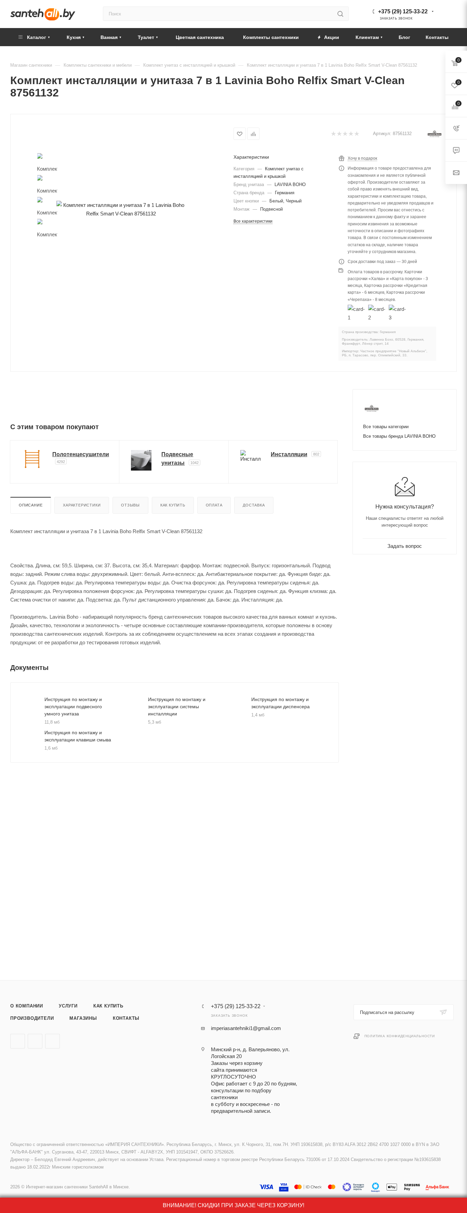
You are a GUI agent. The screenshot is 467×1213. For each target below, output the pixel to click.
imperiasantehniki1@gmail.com (246, 1028)
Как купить (172, 505)
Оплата (214, 505)
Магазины (83, 1018)
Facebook (35, 1041)
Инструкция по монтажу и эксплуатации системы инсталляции (176, 706)
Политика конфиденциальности (399, 1036)
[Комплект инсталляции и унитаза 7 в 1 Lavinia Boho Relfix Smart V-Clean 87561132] (120, 209)
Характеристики (82, 505)
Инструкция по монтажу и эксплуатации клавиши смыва (77, 736)
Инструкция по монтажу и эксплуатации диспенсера (280, 703)
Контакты (126, 1018)
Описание (30, 505)
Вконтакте (17, 1041)
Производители (32, 1018)
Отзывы (130, 505)
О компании (26, 1005)
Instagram (52, 1041)
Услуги (68, 1005)
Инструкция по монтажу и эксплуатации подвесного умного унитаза (73, 706)
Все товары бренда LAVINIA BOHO (399, 436)
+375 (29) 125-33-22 (403, 11)
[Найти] (340, 13)
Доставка (254, 505)
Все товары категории (386, 426)
